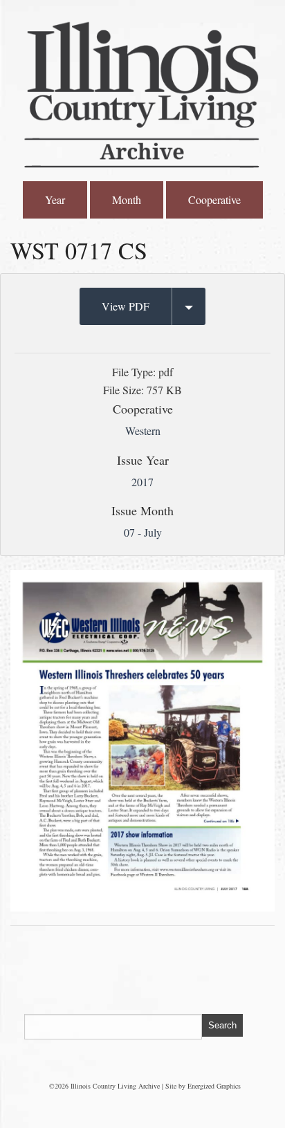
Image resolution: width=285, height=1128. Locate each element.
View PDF (125, 306)
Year (55, 199)
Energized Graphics (214, 1086)
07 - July (143, 532)
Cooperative (214, 199)
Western (142, 430)
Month (126, 199)
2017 (142, 481)
